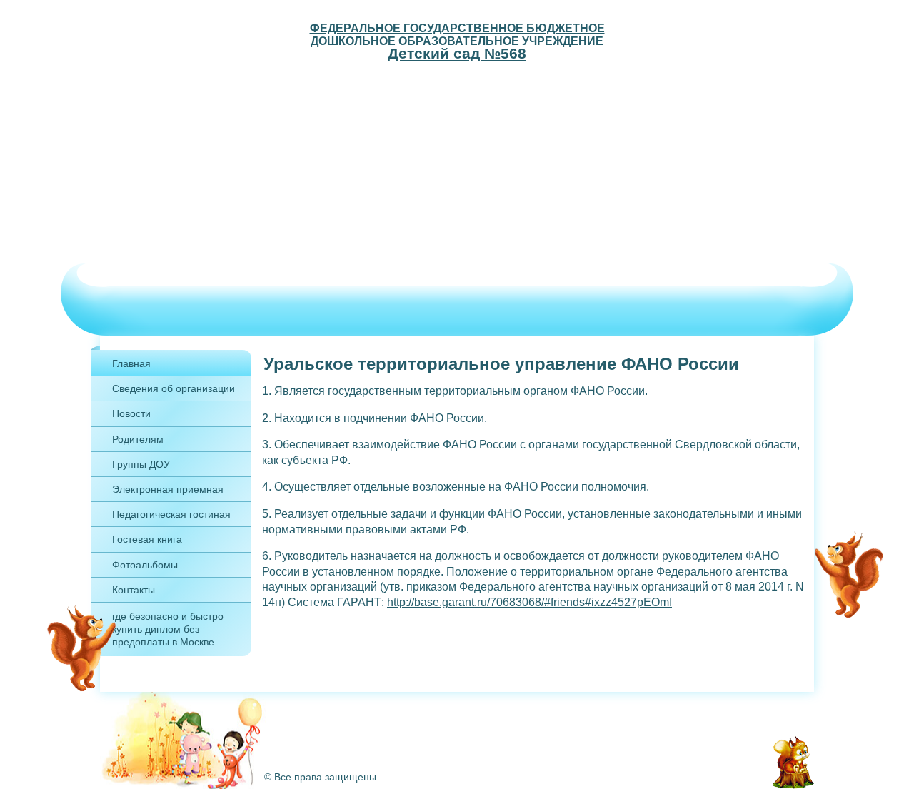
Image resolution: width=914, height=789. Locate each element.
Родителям (138, 439)
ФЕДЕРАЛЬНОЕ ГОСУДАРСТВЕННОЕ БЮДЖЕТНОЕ (457, 27)
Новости (131, 413)
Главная (131, 363)
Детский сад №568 (457, 53)
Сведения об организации (173, 388)
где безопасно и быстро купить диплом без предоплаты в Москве (168, 629)
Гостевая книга (147, 539)
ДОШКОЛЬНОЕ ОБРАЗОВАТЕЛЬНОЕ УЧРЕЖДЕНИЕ (457, 40)
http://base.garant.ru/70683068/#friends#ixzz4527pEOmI (529, 602)
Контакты (133, 589)
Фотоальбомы (145, 565)
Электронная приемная (168, 489)
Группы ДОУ (141, 464)
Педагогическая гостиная (171, 514)
